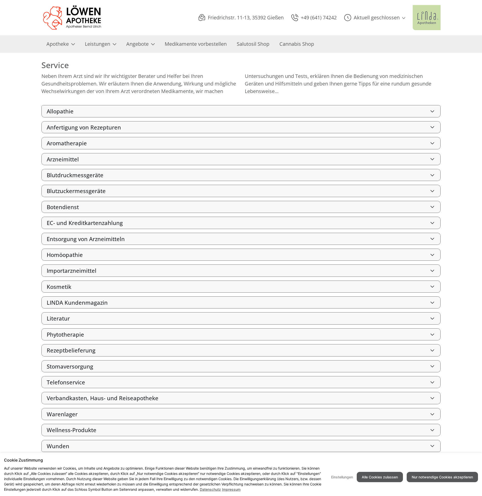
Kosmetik (59, 286)
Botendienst (63, 207)
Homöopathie (65, 254)
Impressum (231, 489)
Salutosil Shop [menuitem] (253, 43)
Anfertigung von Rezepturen (84, 127)
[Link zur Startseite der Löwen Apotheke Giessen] (72, 17)
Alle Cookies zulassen (380, 477)
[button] (374, 17)
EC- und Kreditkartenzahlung (85, 223)
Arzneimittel (63, 159)
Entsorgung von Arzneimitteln (86, 239)
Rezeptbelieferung (71, 350)
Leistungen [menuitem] (97, 43)
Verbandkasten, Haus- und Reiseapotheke (102, 398)
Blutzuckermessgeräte (76, 191)
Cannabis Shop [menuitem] (296, 43)
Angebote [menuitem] (137, 43)
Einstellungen (342, 477)
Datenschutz (210, 489)
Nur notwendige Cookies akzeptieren (442, 477)
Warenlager (62, 414)
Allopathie (60, 111)
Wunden (58, 446)
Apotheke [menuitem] (57, 43)
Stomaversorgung (70, 366)
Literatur (58, 318)
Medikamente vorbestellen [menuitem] (196, 43)
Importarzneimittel (71, 270)
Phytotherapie (65, 334)
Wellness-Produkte (71, 430)
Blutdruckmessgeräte (75, 175)
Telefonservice (66, 382)
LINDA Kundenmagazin (77, 302)
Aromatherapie (67, 143)
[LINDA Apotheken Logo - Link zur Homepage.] (427, 17)
